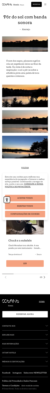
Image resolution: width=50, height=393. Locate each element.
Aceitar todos (25, 198)
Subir (42, 301)
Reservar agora (25, 314)
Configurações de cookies (25, 214)
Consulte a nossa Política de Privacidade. (24, 185)
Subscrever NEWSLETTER (35, 373)
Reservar (36, 4)
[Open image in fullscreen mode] (25, 96)
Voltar (25, 168)
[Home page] (11, 303)
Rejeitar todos (25, 206)
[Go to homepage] (13, 4)
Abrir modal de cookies (30, 386)
